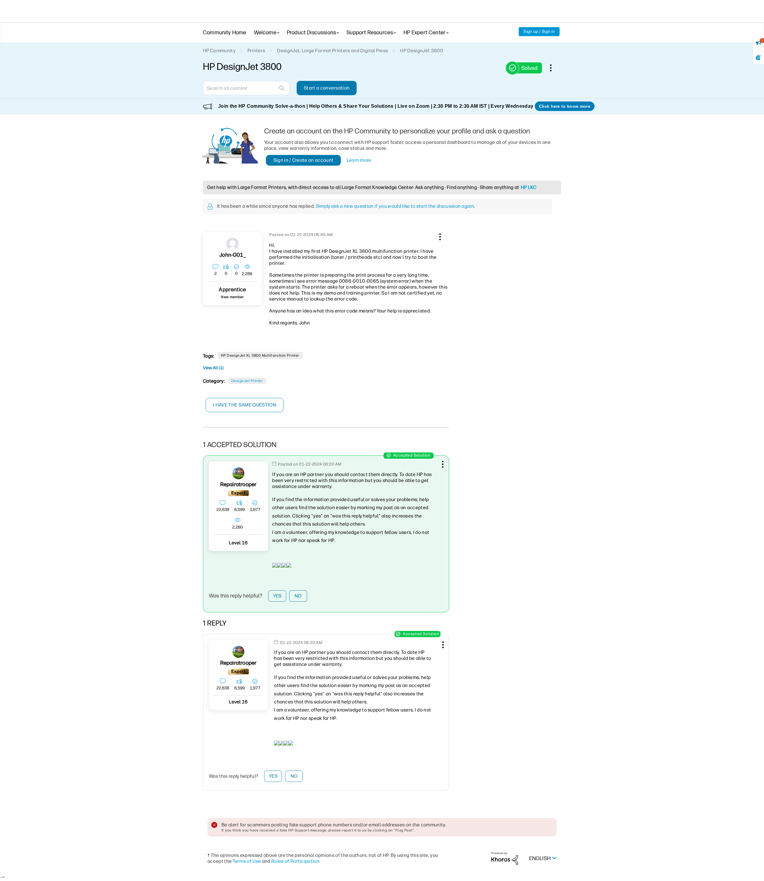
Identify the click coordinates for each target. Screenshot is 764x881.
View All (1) (213, 367)
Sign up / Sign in (539, 31)
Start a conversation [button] (326, 88)
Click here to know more (564, 106)
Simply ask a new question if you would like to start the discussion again (395, 206)
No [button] (298, 596)
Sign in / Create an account (303, 160)
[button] (439, 236)
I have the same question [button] (244, 405)
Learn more (358, 160)
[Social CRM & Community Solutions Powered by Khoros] (504, 857)
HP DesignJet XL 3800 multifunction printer (260, 355)
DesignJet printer (247, 381)
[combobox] (246, 88)
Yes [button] (277, 596)
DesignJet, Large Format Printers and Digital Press (332, 50)
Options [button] (554, 67)
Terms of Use (247, 861)
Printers (256, 50)
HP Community (219, 50)
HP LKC (529, 187)
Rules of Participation (295, 861)
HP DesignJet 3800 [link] (421, 50)
